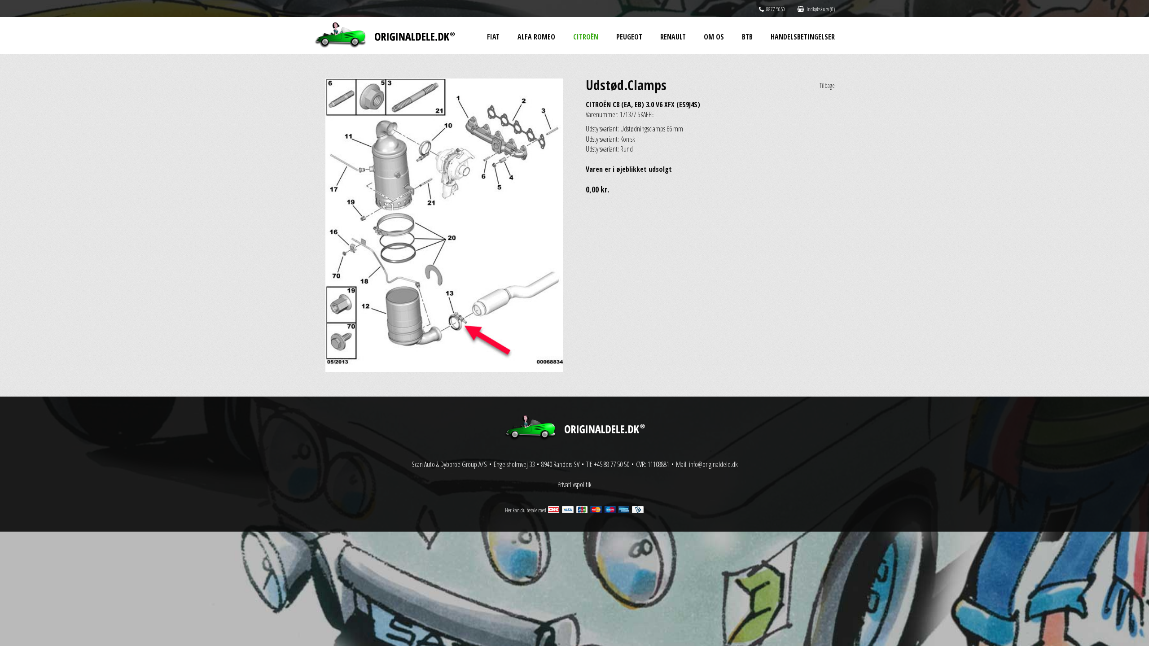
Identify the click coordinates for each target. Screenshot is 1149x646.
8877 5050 (775, 9)
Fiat (493, 36)
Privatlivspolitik (574, 484)
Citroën (585, 36)
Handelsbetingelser (803, 36)
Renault (673, 36)
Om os (714, 36)
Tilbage (827, 85)
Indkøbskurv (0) (821, 9)
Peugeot (629, 36)
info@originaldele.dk (713, 464)
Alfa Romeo (536, 36)
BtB (747, 36)
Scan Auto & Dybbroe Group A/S (449, 464)
